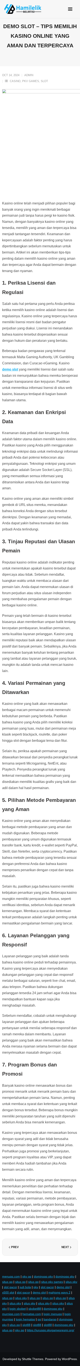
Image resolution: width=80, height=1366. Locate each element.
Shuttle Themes (32, 1359)
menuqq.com (11, 1276)
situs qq (7, 1281)
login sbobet (17, 1308)
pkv (35, 1287)
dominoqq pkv (43, 1276)
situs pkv (71, 1281)
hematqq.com (31, 1314)
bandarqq (50, 1319)
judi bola (25, 1287)
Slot (44, 81)
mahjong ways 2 (59, 1292)
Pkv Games (30, 81)
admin (28, 75)
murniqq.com (11, 1314)
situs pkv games (52, 1281)
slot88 (26, 1325)
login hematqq (25, 1319)
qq (39, 1319)
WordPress (69, 1359)
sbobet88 (34, 1308)
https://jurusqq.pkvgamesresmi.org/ (50, 1330)
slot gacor (10, 1287)
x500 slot (8, 1292)
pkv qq (26, 1276)
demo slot (63, 1287)
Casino (15, 81)
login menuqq (53, 1314)
